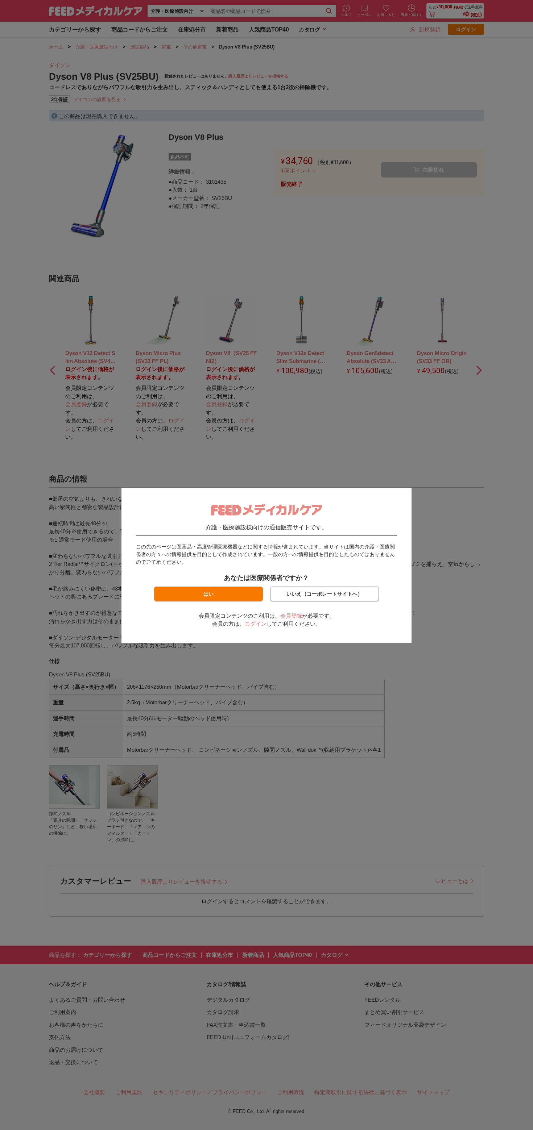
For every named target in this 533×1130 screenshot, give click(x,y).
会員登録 (291, 616)
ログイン (255, 624)
